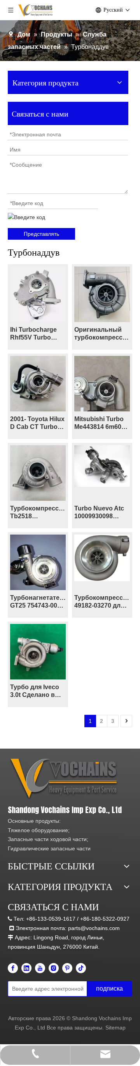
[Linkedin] (26, 968)
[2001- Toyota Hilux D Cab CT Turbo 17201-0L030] (38, 383)
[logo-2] (65, 779)
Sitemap (115, 1027)
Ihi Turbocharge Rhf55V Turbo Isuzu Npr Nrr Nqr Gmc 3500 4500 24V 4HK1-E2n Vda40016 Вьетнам (36, 333)
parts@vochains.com (94, 928)
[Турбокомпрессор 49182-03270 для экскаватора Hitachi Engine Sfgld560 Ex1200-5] (102, 557)
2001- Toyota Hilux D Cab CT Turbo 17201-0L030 (37, 423)
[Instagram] (54, 968)
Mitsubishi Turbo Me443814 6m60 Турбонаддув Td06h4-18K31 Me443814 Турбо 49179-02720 (99, 423)
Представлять (41, 234)
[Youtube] (40, 968)
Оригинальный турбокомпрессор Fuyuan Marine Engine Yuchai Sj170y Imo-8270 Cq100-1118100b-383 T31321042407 (102, 333)
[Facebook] (13, 968)
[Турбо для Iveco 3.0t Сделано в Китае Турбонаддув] (38, 651)
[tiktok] (81, 968)
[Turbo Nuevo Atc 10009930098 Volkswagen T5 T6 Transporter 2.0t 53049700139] (102, 465)
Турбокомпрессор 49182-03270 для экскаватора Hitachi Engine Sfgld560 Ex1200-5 (102, 602)
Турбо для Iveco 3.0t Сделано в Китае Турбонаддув (34, 691)
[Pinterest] (67, 968)
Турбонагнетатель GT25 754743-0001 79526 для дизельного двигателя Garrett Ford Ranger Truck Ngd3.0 (38, 602)
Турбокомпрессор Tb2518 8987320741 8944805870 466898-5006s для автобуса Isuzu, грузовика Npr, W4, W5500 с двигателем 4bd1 (38, 512)
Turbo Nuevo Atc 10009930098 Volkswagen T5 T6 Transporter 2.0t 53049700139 (101, 512)
